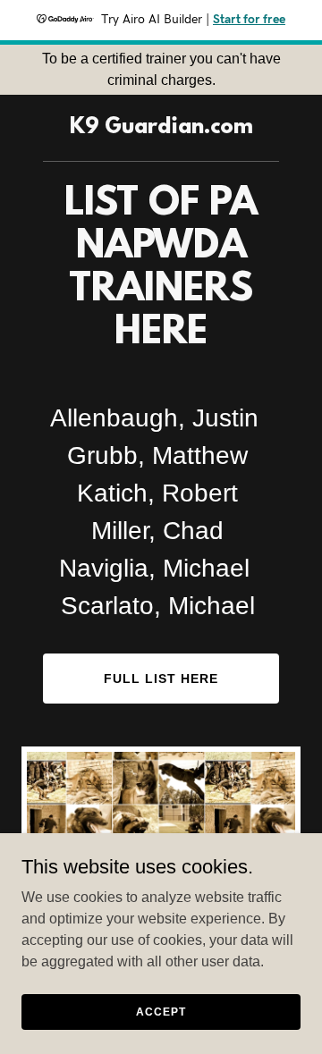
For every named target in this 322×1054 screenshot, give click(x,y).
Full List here (161, 678)
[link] (161, 128)
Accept (160, 1011)
